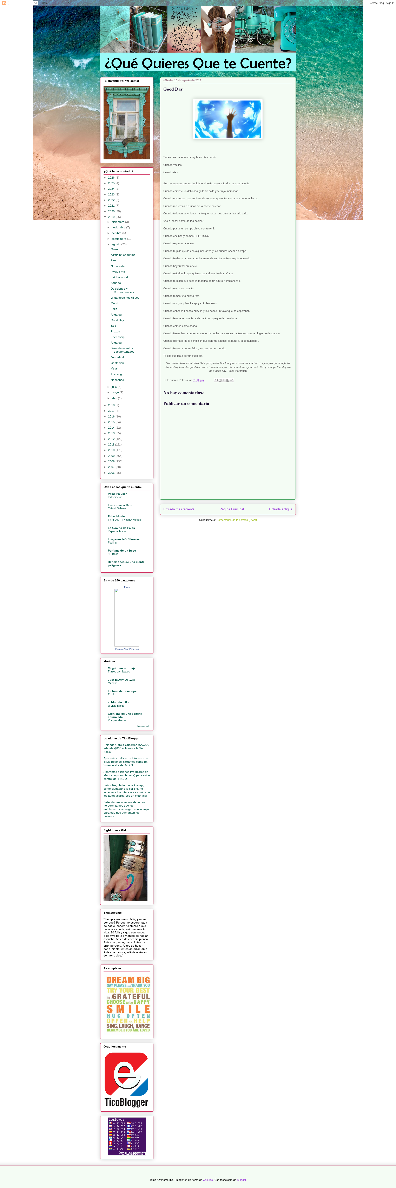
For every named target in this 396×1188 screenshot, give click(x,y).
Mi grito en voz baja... (123, 668)
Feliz (114, 308)
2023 (112, 194)
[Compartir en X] (224, 380)
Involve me (118, 271)
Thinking (116, 374)
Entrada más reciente (178, 509)
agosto (116, 244)
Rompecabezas (117, 720)
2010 (112, 450)
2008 (112, 461)
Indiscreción (115, 497)
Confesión (117, 363)
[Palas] (126, 645)
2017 (112, 410)
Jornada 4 (117, 357)
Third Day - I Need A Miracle (124, 519)
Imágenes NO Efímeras (124, 539)
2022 (112, 200)
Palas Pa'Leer (117, 493)
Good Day (117, 320)
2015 (112, 422)
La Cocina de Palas (121, 528)
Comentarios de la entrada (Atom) (237, 520)
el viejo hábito (116, 705)
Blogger (241, 1179)
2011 (111, 444)
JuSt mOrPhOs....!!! (121, 679)
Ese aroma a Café (120, 505)
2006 (112, 472)
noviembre (119, 227)
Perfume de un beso (122, 550)
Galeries (208, 1179)
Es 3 (114, 325)
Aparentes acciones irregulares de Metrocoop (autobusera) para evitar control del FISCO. (127, 775)
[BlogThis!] (220, 380)
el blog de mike (118, 702)
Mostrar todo (143, 726)
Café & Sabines (117, 508)
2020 (112, 211)
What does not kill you (125, 297)
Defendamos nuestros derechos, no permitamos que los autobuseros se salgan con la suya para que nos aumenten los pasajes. (126, 809)
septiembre (119, 238)
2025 (112, 183)
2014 (112, 427)
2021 (112, 205)
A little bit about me (123, 254)
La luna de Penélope (122, 691)
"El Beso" (113, 553)
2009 (112, 455)
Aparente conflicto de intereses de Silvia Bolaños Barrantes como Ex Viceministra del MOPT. (126, 762)
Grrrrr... (115, 249)
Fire (113, 260)
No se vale (118, 266)
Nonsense (117, 379)
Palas (127, 587)
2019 (112, 217)
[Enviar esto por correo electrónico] (216, 380)
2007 (112, 467)
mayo (116, 392)
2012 (112, 439)
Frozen (115, 331)
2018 (112, 405)
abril (115, 398)
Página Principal (232, 509)
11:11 (111, 694)
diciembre (118, 221)
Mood (114, 303)
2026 (112, 177)
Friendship (118, 337)
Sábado (116, 282)
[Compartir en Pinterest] (232, 380)
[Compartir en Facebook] (228, 380)
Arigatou (116, 314)
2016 (112, 416)
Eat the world (119, 277)
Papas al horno (117, 531)
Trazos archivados (119, 671)
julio (115, 386)
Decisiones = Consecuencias (122, 290)
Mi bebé (112, 683)
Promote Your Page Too (127, 649)
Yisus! (114, 368)
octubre (117, 233)
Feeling (112, 542)
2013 (112, 433)
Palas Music (116, 516)
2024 (112, 188)
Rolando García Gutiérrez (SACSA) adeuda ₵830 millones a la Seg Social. (127, 748)
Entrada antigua (280, 509)
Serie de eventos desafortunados (122, 349)
